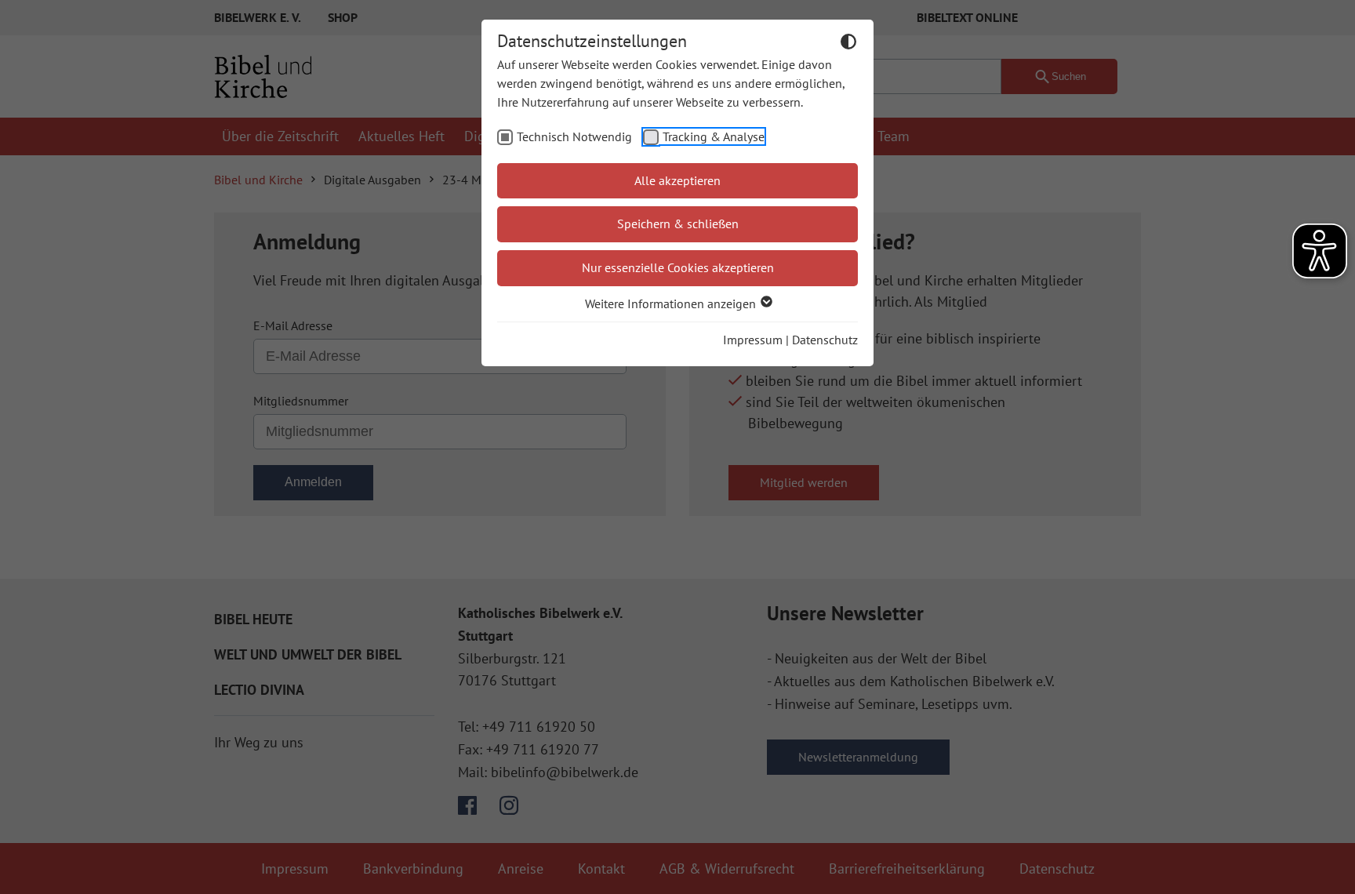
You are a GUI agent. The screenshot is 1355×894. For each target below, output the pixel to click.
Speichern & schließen (678, 223)
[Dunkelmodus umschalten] (848, 43)
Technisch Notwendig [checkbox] (574, 136)
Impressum (753, 339)
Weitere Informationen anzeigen (672, 303)
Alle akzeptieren (677, 180)
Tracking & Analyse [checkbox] (714, 136)
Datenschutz (825, 339)
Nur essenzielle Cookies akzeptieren (678, 267)
